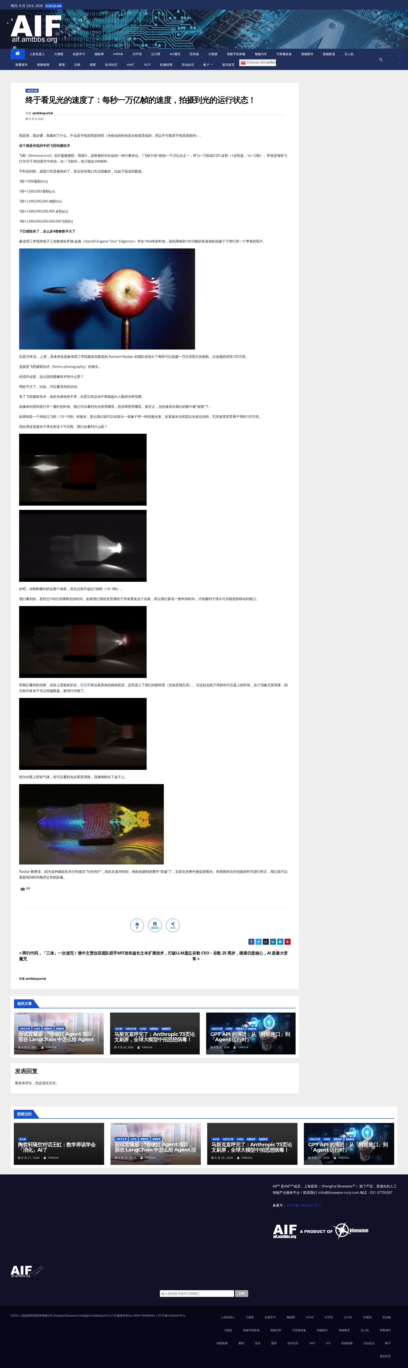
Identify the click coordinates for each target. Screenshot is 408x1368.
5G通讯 (175, 54)
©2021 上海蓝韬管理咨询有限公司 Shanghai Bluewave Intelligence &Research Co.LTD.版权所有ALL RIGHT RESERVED (83, 1315)
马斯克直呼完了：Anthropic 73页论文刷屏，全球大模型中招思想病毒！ (154, 1037)
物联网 (99, 54)
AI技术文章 (32, 90)
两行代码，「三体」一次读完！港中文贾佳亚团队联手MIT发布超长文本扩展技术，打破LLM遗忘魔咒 (105, 955)
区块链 (194, 54)
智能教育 (60, 1028)
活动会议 (188, 65)
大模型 (59, 54)
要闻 (62, 65)
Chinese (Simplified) (261, 62)
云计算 (155, 54)
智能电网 (43, 65)
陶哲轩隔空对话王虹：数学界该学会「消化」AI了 (57, 1147)
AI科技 (37, 1028)
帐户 (207, 65)
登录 (400, 59)
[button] (380, 59)
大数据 (213, 54)
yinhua (51, 1047)
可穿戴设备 (284, 54)
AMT (131, 65)
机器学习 (79, 54)
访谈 (77, 65)
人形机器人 (37, 54)
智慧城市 (21, 65)
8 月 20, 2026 (224, 1158)
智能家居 (329, 54)
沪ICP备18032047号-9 (304, 1205)
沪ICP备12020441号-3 (171, 1315)
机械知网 (166, 65)
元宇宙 (137, 54)
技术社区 (111, 65)
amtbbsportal (42, 113)
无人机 (349, 54)
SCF (147, 65)
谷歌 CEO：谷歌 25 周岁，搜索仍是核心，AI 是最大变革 (240, 955)
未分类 (119, 1028)
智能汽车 (261, 54)
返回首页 (228, 65)
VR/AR (118, 54)
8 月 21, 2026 (31, 1158)
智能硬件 (307, 54)
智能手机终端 (236, 54)
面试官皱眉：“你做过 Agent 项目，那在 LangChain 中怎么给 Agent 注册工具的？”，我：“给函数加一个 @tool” (57, 1042)
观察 (93, 65)
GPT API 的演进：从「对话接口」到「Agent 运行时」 (250, 1037)
